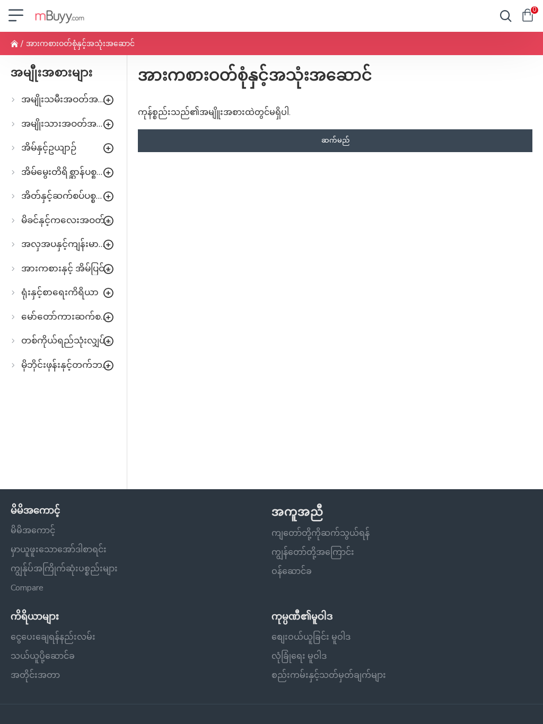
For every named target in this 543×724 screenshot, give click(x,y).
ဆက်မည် (335, 140)
